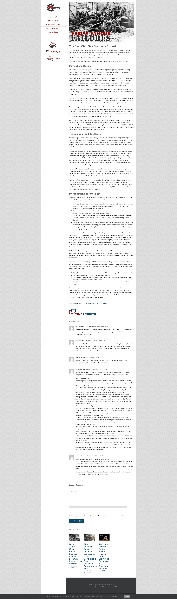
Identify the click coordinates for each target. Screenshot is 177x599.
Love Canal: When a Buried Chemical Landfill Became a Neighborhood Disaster (76, 554)
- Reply (106, 326)
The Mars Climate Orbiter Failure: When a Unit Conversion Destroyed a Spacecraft (104, 555)
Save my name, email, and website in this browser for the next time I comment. (97, 516)
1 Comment (102, 570)
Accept (127, 596)
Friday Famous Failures (92, 303)
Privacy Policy (115, 596)
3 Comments (87, 572)
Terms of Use (83, 596)
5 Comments (103, 303)
